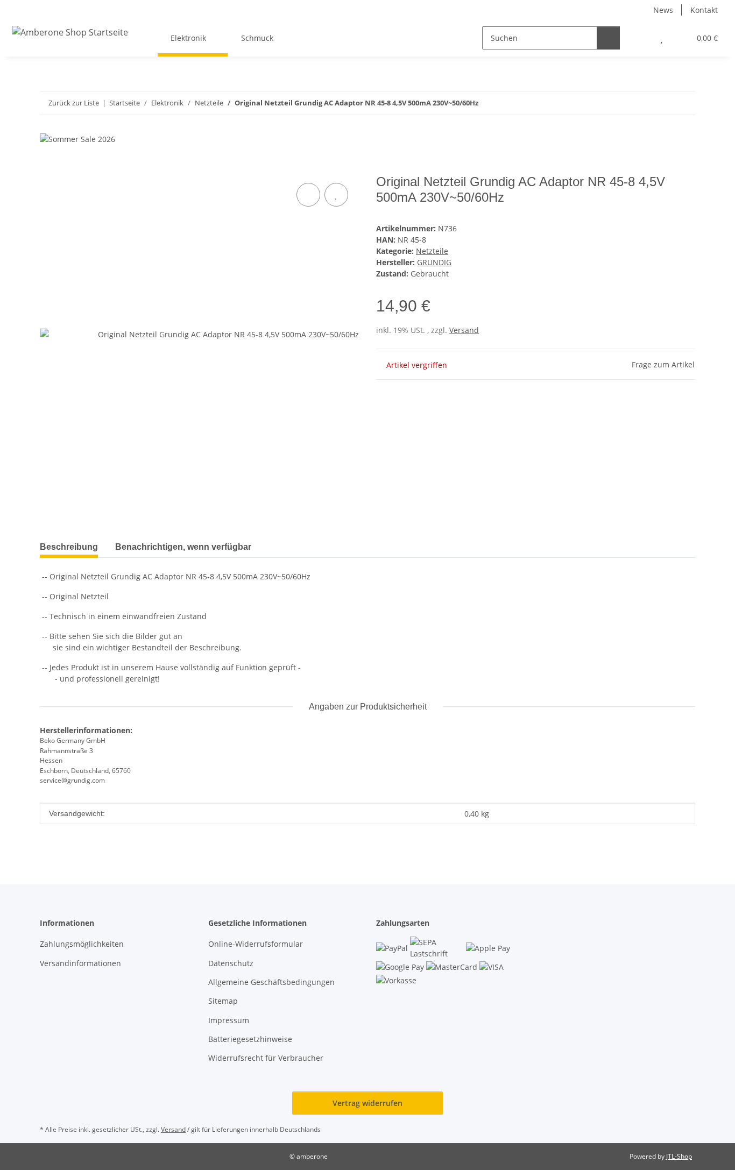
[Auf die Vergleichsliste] (308, 195)
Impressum (228, 1020)
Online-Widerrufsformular (255, 944)
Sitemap (223, 1001)
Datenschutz (230, 963)
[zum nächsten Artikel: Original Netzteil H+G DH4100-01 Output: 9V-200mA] (683, 103)
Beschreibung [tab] (69, 546)
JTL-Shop (679, 1156)
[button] (640, 37)
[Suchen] (608, 37)
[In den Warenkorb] (48, 168)
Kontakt (704, 10)
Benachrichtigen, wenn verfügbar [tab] (183, 546)
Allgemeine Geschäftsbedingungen (271, 982)
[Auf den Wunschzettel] (336, 195)
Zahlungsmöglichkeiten (82, 944)
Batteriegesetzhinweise (250, 1039)
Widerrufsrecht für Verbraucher (265, 1058)
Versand (464, 330)
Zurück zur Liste (73, 103)
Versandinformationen (80, 963)
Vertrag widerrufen (367, 1103)
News (663, 10)
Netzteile (432, 251)
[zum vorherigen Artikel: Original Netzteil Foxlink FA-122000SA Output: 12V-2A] (660, 103)
